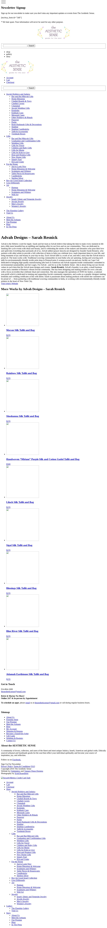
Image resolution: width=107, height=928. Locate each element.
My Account (11, 729)
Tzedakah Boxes (18, 134)
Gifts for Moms (17, 150)
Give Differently (13, 183)
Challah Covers (17, 103)
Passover (15, 120)
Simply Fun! (16, 159)
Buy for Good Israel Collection (19, 180)
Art (7, 185)
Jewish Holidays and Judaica (18, 94)
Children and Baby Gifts (21, 148)
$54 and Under (17, 162)
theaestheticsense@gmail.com (13, 691)
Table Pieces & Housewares (23, 173)
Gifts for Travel (17, 145)
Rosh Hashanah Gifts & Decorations (26, 124)
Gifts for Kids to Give (20, 152)
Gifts (8, 136)
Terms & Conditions (22, 766)
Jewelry (9, 197)
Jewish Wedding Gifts (20, 108)
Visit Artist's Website (9, 283)
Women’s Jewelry (18, 206)
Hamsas (14, 187)
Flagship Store (12, 719)
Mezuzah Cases (17, 115)
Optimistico (15, 771)
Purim (13, 122)
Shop (8, 789)
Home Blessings (18, 99)
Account (9, 78)
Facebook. (16, 760)
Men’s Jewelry (17, 204)
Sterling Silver (17, 178)
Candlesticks (16, 176)
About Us (10, 217)
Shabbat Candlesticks (20, 129)
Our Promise (11, 222)
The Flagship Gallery (15, 211)
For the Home (12, 164)
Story (8, 913)
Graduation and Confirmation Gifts (25, 141)
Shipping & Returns (14, 731)
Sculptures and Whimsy (21, 171)
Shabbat (14, 127)
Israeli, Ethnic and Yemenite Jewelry (26, 199)
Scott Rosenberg (21, 773)
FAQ (33, 766)
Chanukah (15, 106)
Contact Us (11, 740)
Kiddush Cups (17, 113)
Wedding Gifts (17, 143)
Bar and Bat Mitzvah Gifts (22, 96)
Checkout (10, 82)
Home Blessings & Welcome (23, 169)
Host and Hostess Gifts (20, 155)
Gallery (9, 906)
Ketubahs (15, 110)
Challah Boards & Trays (21, 101)
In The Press (11, 227)
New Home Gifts (18, 157)
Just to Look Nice (18, 166)
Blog (8, 224)
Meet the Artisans (13, 220)
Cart (8, 80)
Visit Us (9, 213)
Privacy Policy (7, 766)
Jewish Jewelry (17, 201)
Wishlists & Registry (14, 738)
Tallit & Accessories (19, 131)
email (27, 703)
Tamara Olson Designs (33, 771)
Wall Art (14, 194)
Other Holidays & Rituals (21, 117)
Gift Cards (10, 736)
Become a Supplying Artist (17, 733)
